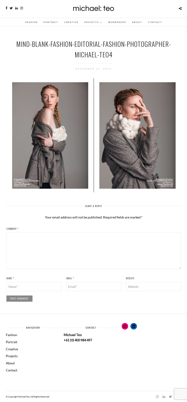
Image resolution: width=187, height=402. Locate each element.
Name (10, 278)
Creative (71, 22)
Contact (155, 22)
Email (70, 278)
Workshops (117, 22)
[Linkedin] (16, 8)
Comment (12, 228)
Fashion (31, 22)
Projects (91, 22)
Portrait (50, 22)
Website (130, 278)
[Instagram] (21, 8)
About (137, 22)
